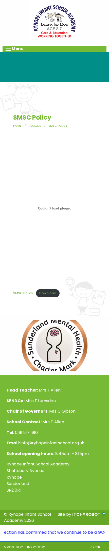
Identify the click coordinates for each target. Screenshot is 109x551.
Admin (95, 547)
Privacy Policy (35, 547)
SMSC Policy (57, 126)
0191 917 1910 (26, 432)
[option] (54, 345)
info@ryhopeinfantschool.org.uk (52, 443)
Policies (35, 126)
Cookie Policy (13, 547)
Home (17, 126)
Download (47, 293)
